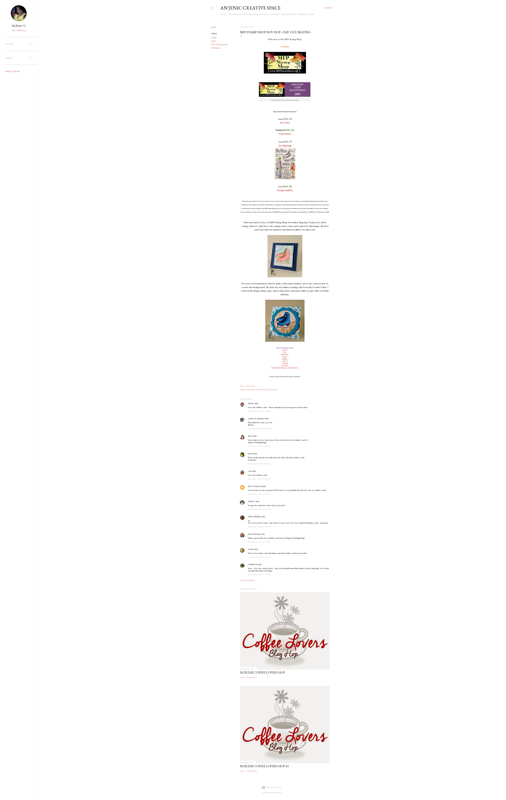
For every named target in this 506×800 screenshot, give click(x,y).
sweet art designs (256, 418)
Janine (251, 403)
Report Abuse (12, 71)
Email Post (250, 386)
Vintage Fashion (285, 190)
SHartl (251, 549)
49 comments (251, 677)
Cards (213, 37)
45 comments (251, 771)
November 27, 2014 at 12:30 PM (260, 527)
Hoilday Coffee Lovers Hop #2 (264, 766)
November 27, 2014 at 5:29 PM (259, 557)
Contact (275, 14)
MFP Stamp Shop (219, 44)
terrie (250, 453)
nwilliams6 (252, 564)
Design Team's (289, 14)
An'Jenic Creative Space (250, 8)
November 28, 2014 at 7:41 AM (259, 574)
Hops (213, 41)
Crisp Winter (284, 133)
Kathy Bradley (254, 516)
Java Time (285, 122)
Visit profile (19, 30)
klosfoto (279, 792)
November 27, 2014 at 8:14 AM (259, 446)
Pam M (285, 363)
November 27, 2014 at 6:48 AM (259, 429)
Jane (250, 436)
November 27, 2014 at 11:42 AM (259, 509)
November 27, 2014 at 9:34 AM (259, 479)
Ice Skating (285, 145)
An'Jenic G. (19, 25)
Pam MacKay (254, 534)
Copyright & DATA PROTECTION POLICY (248, 14)
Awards (302, 14)
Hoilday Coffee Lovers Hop (262, 672)
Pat (284, 352)
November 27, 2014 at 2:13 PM (259, 542)
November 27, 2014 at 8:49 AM (259, 464)
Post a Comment (247, 580)
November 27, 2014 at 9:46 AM (259, 494)
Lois (250, 471)
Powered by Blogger (274, 787)
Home (223, 14)
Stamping (215, 48)
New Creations (254, 486)
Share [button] (213, 27)
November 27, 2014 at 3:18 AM (259, 411)
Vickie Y (251, 501)
